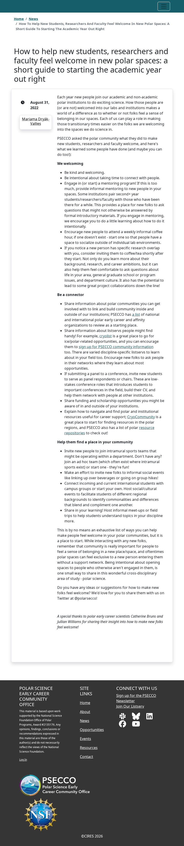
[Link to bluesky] (136, 717)
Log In (23, 760)
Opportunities (92, 729)
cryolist (105, 336)
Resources (89, 747)
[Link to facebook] (123, 725)
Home (19, 18)
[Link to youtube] (136, 725)
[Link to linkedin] (149, 717)
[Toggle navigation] (164, 6)
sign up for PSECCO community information (116, 346)
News (33, 18)
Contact (86, 756)
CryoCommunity (141, 416)
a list (136, 314)
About (85, 711)
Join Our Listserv (130, 706)
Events (85, 738)
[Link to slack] (123, 717)
